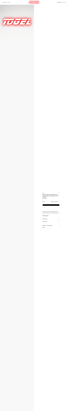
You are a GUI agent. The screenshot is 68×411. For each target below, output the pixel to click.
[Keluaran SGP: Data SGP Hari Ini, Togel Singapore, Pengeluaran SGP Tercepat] (59, 193)
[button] (17, 22)
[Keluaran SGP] (34, 2)
